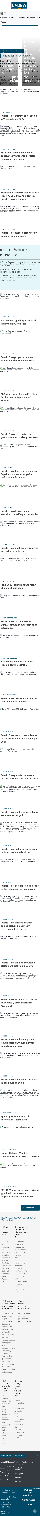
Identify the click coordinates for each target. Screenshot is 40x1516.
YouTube (17, 1481)
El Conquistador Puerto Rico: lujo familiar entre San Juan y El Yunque (19, 397)
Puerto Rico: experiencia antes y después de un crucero (19, 234)
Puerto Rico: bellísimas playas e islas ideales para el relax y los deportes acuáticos (31, 61)
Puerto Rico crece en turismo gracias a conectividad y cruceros (19, 435)
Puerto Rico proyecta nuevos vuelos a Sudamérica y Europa (17, 359)
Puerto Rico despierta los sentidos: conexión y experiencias (19, 512)
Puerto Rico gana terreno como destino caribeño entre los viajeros (20, 777)
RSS (30, 1504)
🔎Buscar (10, 1475)
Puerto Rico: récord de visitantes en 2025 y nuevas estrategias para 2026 (20, 738)
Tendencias (11, 1462)
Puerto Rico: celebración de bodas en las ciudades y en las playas (20, 887)
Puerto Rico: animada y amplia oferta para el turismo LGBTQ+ (18, 964)
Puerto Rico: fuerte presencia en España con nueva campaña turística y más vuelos (19, 474)
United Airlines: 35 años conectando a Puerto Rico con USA (20, 1154)
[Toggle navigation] (5, 13)
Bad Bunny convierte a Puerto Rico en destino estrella (17, 663)
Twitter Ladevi (17, 1463)
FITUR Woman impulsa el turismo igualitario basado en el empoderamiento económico (20, 1193)
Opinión (10, 1470)
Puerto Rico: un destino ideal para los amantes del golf (19, 813)
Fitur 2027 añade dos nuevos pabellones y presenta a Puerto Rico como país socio (18, 156)
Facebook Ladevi (18, 1469)
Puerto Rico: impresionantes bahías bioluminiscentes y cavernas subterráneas (9, 67)
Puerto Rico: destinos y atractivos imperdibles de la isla (16, 270)
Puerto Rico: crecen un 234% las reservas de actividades (19, 700)
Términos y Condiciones (5, 1513)
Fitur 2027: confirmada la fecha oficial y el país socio (18, 586)
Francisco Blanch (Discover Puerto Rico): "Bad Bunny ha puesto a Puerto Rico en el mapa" (20, 196)
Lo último (12, 18)
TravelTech (31, 18)
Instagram (18, 1473)
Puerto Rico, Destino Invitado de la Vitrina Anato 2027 (19, 117)
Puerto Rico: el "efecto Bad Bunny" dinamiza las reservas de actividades (19, 624)
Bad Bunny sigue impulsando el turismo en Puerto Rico (18, 322)
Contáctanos (28, 1499)
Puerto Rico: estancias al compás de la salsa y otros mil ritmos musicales (19, 1002)
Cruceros (11, 1466)
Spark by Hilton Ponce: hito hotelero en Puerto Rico (16, 1118)
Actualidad (4, 1462)
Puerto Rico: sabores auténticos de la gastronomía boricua (19, 850)
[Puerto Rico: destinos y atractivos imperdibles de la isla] (20, 263)
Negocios (21, 18)
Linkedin (17, 1477)
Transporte (4, 1480)
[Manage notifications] (35, 1511)
